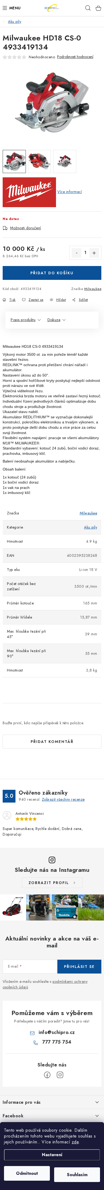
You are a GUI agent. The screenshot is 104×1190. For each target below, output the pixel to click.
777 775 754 (56, 1041)
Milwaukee (93, 288)
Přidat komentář (52, 741)
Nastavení (52, 1155)
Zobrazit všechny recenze (63, 799)
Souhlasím (77, 1175)
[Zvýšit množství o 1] (94, 253)
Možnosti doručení (25, 228)
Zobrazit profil (49, 882)
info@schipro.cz (57, 1032)
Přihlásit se (79, 966)
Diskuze (54, 319)
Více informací (69, 191)
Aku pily (90, 527)
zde (75, 1142)
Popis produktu (23, 319)
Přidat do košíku (52, 273)
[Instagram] (60, 1075)
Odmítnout (27, 1173)
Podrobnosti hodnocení (75, 57)
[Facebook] (47, 1075)
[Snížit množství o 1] (76, 253)
